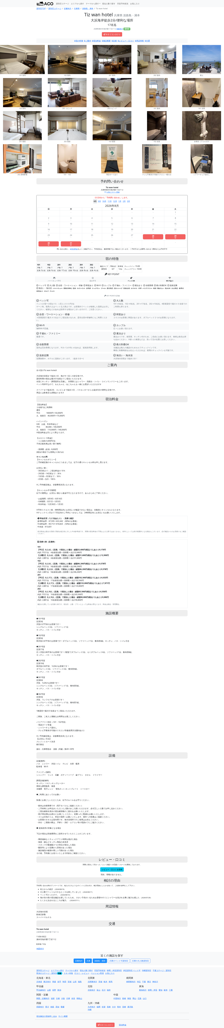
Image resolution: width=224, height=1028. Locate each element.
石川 (103, 990)
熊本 (119, 1007)
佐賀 (103, 1007)
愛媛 (62, 1007)
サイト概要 (63, 1016)
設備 (115, 40)
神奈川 (155, 981)
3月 (128, 201)
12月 (115, 201)
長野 (54, 990)
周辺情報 (140, 40)
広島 (139, 998)
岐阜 (166, 990)
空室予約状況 (122, 3)
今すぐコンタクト (113, 34)
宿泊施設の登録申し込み (46, 1016)
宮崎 (124, 1007)
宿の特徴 (79, 40)
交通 (148, 40)
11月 (110, 201)
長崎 (109, 1007)
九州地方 (91, 1007)
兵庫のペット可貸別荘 (118, 961)
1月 (119, 201)
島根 (124, 998)
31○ (71, 244)
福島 (80, 981)
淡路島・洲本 (99, 961)
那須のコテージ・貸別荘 (46, 973)
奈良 (73, 998)
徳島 (52, 1007)
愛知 (160, 990)
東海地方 (143, 990)
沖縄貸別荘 (146, 970)
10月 (104, 201)
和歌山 (79, 998)
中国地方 (117, 998)
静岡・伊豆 (152, 990)
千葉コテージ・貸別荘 (162, 970)
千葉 (144, 981)
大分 (114, 1007)
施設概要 (107, 40)
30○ (49, 244)
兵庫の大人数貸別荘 (140, 961)
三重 (171, 990)
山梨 (49, 990)
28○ (153, 237)
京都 (58, 998)
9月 (99, 201)
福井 (109, 990)
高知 (57, 1007)
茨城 (100, 981)
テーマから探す (71, 970)
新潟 (59, 990)
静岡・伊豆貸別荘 (114, 970)
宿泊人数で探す (108, 3)
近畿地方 (79, 961)
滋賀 (53, 998)
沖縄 (89, 1009)
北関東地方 (92, 981)
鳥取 (129, 998)
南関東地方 (131, 981)
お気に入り (135, 3)
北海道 (39, 981)
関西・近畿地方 (42, 998)
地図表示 (119, 29)
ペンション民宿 (97, 973)
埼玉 (139, 981)
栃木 (105, 981)
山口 (145, 998)
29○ (175, 237)
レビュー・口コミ (126, 40)
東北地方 (47, 981)
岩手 (59, 981)
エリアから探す (77, 3)
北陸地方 (91, 990)
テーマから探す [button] (92, 3)
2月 (124, 201)
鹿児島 (130, 1007)
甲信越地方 (41, 990)
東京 (149, 981)
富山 (98, 990)
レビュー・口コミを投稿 (112, 869)
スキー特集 (68, 973)
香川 (47, 1007)
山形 (75, 981)
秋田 (64, 981)
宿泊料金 (97, 40)
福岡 (98, 1007)
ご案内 (88, 40)
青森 (54, 981)
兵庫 (88, 961)
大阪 (63, 998)
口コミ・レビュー (81, 973)
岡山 (134, 998)
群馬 (110, 981)
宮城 (69, 981)
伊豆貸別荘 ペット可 (131, 970)
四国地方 (40, 1007)
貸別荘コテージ (62, 3)
